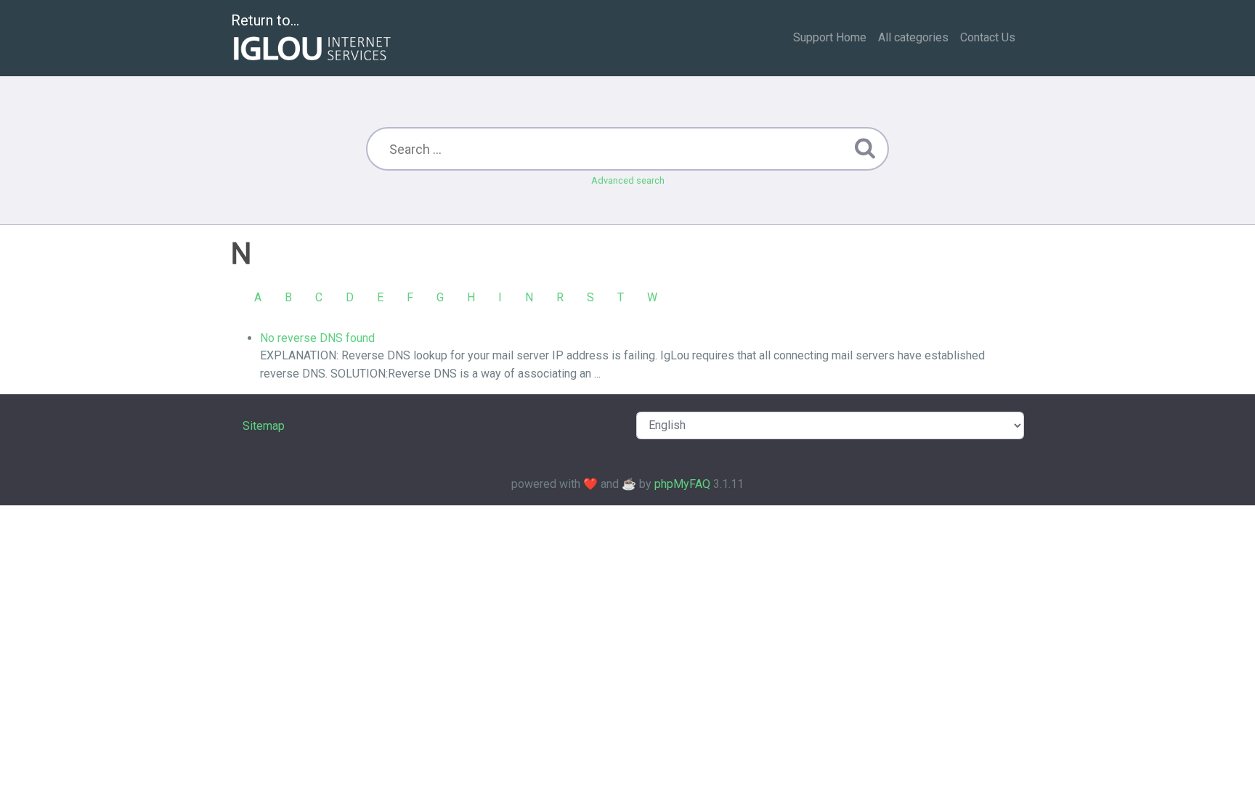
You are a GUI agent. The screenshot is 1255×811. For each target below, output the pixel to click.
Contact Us (987, 37)
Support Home (829, 37)
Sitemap (264, 426)
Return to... (265, 20)
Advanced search (628, 180)
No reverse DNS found (317, 338)
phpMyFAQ (682, 484)
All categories (913, 37)
